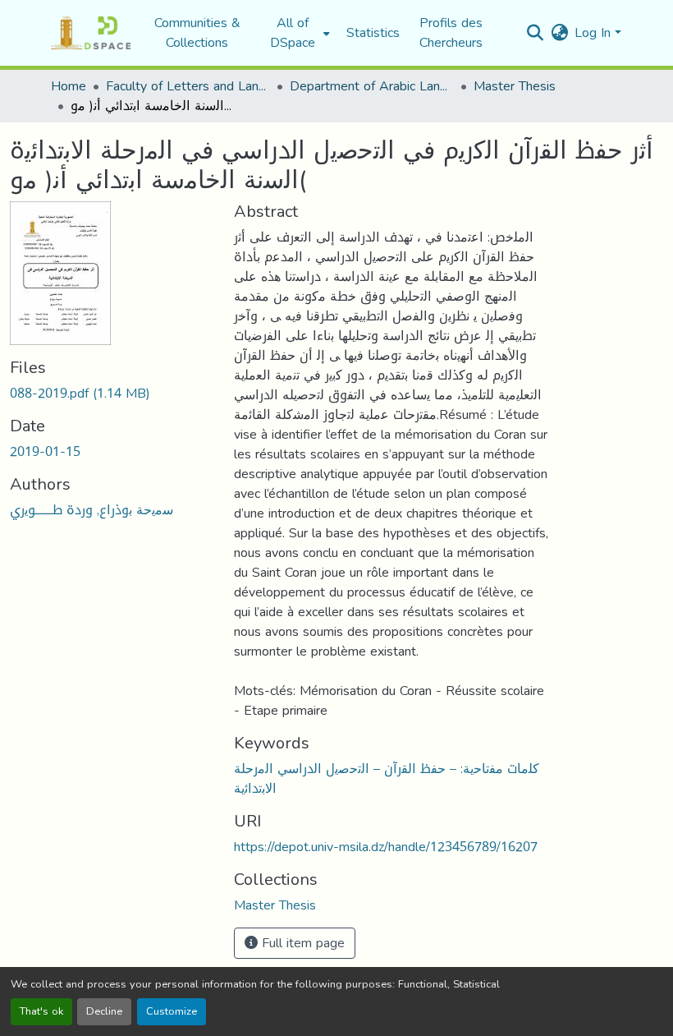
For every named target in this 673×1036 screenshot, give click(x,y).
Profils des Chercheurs (451, 32)
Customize (171, 1011)
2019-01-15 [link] (45, 451)
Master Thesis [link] (515, 86)
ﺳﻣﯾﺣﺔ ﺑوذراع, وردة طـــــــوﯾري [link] (91, 510)
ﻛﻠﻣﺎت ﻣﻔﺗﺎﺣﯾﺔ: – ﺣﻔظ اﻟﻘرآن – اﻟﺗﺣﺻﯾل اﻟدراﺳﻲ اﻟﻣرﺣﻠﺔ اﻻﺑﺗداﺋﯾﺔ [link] (386, 778)
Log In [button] (595, 32)
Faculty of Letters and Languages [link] (188, 86)
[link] (112, 393)
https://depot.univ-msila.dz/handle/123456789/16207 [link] (386, 846)
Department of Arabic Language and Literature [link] (372, 86)
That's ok (41, 1011)
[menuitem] (297, 33)
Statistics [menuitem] (373, 33)
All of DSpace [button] (292, 33)
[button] (90, 32)
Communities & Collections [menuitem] (197, 33)
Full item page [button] (301, 942)
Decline (104, 1011)
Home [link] (68, 86)
